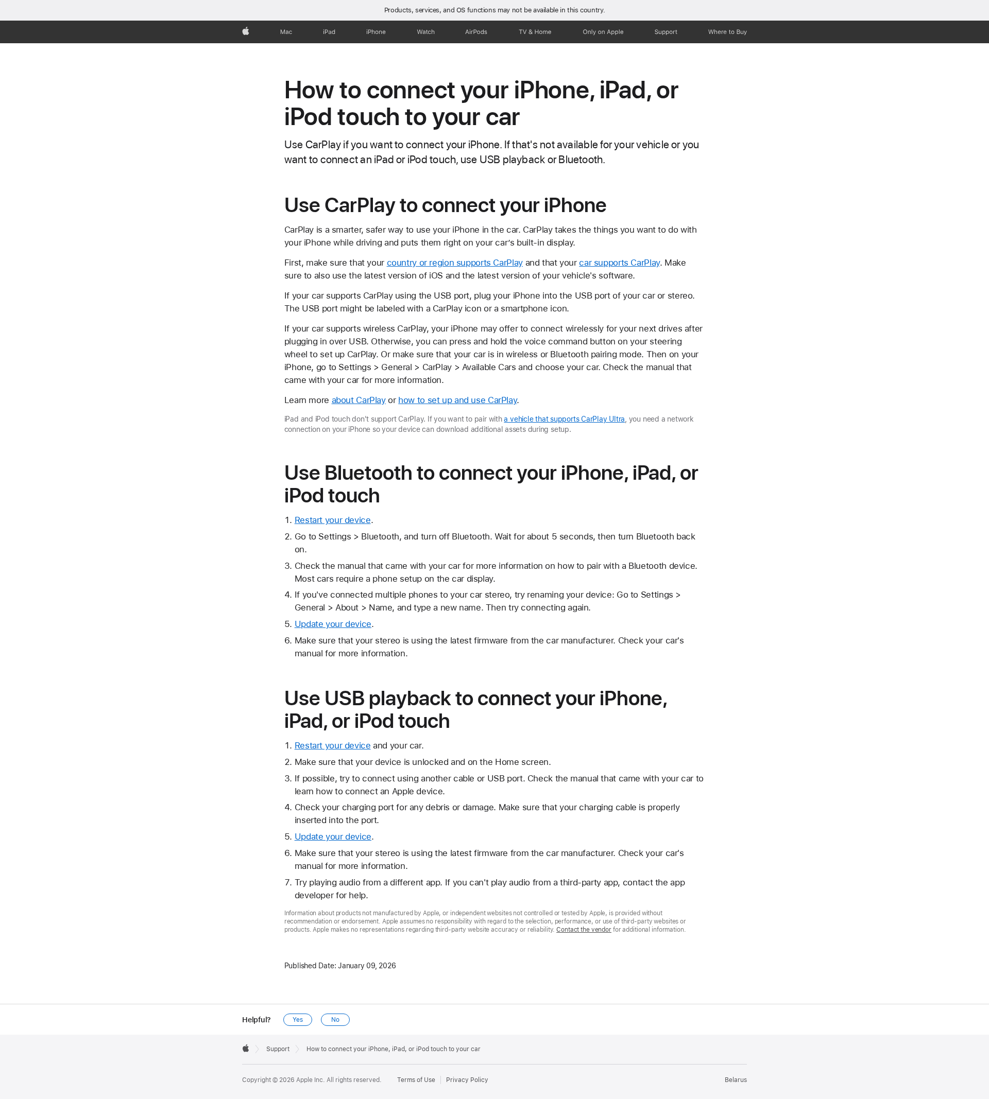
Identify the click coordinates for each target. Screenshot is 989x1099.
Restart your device (333, 520)
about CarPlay (359, 400)
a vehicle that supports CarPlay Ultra (564, 419)
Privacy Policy (467, 1080)
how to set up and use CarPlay (457, 400)
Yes (298, 1019)
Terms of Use (416, 1080)
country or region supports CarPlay (455, 262)
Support (277, 1049)
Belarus (736, 1080)
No (335, 1019)
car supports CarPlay (619, 262)
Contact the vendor (583, 929)
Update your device (333, 624)
